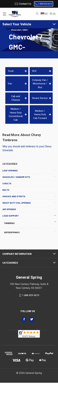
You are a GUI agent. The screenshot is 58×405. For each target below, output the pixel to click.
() (54, 14)
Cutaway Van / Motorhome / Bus (40, 84)
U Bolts (6, 183)
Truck (11, 71)
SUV (34, 71)
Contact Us (25, 3)
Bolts (5, 189)
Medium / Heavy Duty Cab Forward (40, 114)
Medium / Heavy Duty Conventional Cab (16, 114)
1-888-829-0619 (45, 4)
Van (10, 83)
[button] (44, 14)
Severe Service (40, 98)
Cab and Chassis (15, 98)
